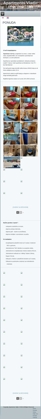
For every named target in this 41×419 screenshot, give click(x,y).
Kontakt (35, 415)
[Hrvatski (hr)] (7, 17)
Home (34, 408)
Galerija (35, 417)
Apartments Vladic (20, 3)
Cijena (34, 412)
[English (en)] (3, 17)
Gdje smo (35, 413)
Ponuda (35, 410)
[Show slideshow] (20, 207)
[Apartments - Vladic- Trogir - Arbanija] (11, 92)
